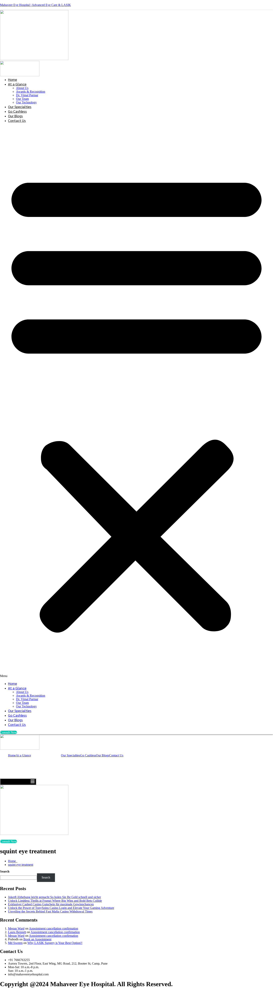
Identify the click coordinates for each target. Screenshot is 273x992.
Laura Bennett (17, 932)
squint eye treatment (20, 864)
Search (4, 871)
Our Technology (26, 102)
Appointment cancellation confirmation (53, 928)
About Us (22, 88)
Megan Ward (16, 928)
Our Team (22, 98)
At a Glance (17, 84)
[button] (136, 402)
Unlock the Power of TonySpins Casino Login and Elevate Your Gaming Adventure (61, 908)
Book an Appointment (37, 939)
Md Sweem (15, 943)
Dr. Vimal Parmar (27, 95)
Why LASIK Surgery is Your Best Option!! (54, 943)
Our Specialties (19, 106)
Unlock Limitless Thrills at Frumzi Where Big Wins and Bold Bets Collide (55, 900)
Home (12, 79)
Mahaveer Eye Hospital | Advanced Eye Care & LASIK (35, 5)
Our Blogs (15, 115)
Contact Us (17, 120)
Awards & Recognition (30, 91)
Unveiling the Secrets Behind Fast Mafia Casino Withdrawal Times (50, 911)
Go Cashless (17, 111)
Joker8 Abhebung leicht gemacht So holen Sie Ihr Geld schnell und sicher (54, 897)
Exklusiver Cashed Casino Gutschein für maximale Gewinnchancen (51, 904)
